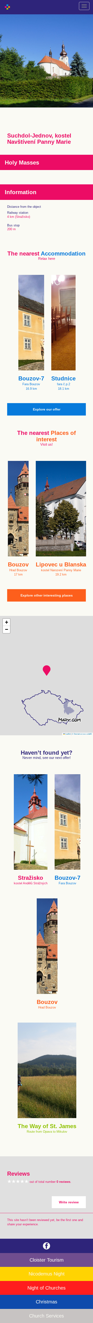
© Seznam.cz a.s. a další (82, 733)
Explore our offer (46, 409)
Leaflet (68, 733)
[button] (47, 670)
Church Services (46, 1315)
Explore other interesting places (47, 595)
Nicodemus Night (47, 1273)
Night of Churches (46, 1288)
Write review (69, 1202)
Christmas (46, 1301)
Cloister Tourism (47, 1260)
